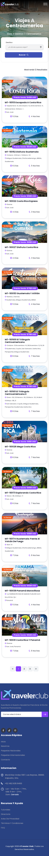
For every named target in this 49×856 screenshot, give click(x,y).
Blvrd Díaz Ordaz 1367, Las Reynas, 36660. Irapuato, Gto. (24, 776)
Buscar (22, 55)
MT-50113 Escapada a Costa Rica (23, 102)
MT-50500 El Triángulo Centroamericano (17, 341)
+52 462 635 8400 (13, 783)
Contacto (5, 759)
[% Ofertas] (24, 87)
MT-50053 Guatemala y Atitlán (22, 293)
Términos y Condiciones (12, 823)
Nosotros (5, 746)
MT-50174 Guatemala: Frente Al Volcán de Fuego (22, 540)
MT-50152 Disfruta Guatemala (22, 151)
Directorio (5, 814)
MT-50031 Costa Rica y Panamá (22, 640)
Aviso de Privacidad (10, 818)
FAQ (3, 827)
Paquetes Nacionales (10, 750)
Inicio (9, 33)
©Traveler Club (26, 846)
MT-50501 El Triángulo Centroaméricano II (17, 393)
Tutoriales (5, 809)
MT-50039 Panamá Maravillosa (22, 590)
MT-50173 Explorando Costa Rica (23, 492)
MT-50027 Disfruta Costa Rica (21, 247)
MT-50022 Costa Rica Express (21, 201)
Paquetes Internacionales (13, 755)
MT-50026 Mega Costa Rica (20, 446)
